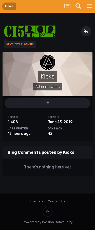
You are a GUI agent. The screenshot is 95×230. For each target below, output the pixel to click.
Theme (35, 201)
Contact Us (56, 201)
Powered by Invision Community (47, 222)
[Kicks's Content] (47, 103)
